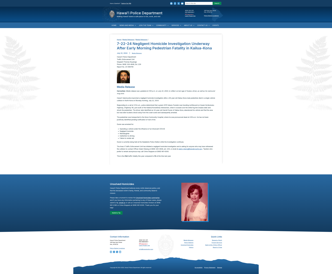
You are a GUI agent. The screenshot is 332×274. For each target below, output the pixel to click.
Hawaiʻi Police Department (139, 13)
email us (122, 203)
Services (175, 25)
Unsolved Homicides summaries (148, 198)
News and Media (126, 25)
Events (216, 25)
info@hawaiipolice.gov (146, 249)
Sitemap (219, 267)
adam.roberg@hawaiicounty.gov (190, 149)
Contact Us (202, 25)
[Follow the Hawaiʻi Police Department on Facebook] (171, 3)
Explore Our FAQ (126, 3)
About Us (188, 25)
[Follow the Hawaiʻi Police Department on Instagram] (175, 3)
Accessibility (198, 267)
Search (216, 3)
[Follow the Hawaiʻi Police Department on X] (178, 3)
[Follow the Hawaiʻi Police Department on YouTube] (182, 3)
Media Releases (128, 40)
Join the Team (145, 25)
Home (114, 25)
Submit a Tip (116, 213)
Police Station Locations (211, 15)
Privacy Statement (209, 267)
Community (161, 25)
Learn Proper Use (190, 16)
